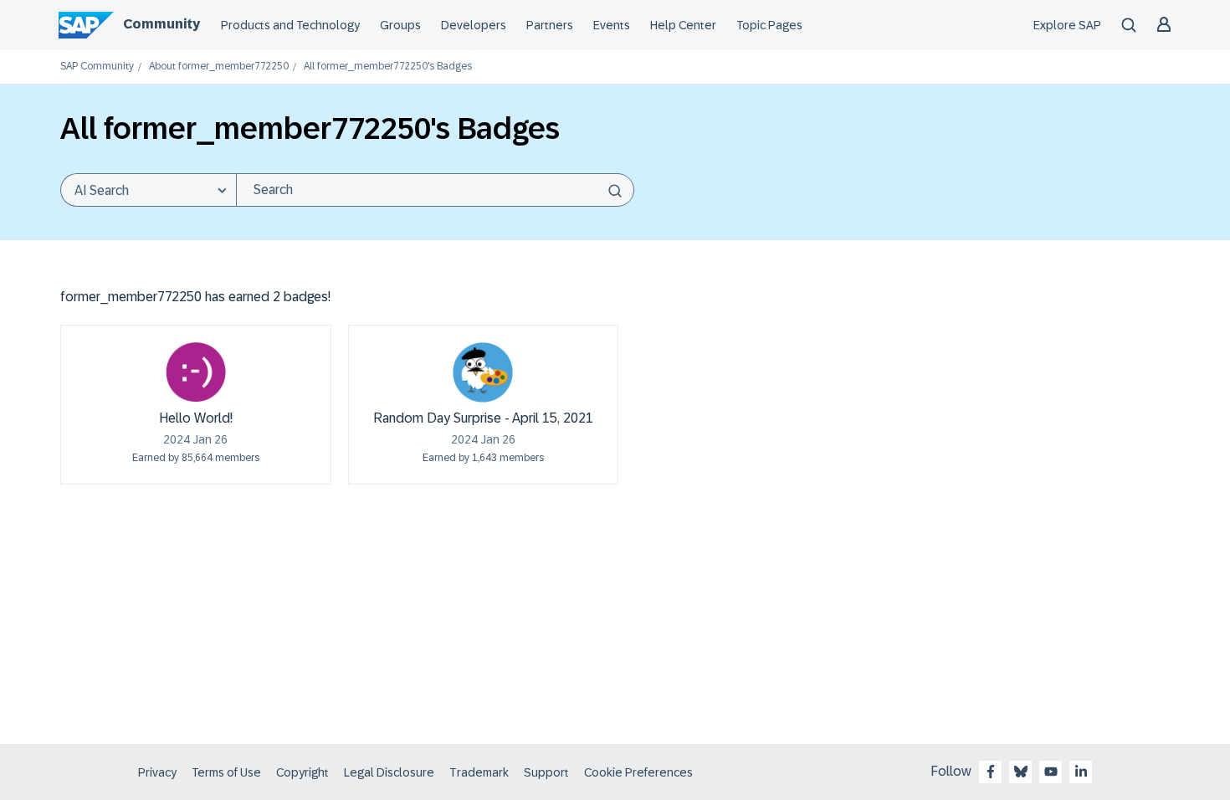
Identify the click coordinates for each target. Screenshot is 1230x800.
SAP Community (97, 66)
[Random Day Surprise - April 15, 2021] (483, 372)
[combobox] (435, 190)
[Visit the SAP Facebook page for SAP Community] (990, 771)
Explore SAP (1067, 25)
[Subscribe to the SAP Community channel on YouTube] (1051, 771)
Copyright (302, 772)
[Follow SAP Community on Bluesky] (1021, 771)
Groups (400, 25)
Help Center (683, 25)
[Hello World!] (196, 372)
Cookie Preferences (638, 772)
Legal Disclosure (389, 772)
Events (611, 25)
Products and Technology (290, 25)
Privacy (157, 772)
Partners (549, 25)
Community (161, 24)
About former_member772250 (219, 66)
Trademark (479, 772)
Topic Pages (769, 25)
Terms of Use (226, 772)
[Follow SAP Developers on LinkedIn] (1081, 771)
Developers (473, 25)
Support (546, 772)
